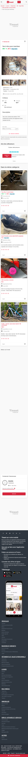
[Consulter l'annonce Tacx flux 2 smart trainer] (14, 180)
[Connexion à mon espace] (25, 41)
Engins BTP (4, 640)
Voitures (3, 623)
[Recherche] (26, 2)
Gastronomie (4, 739)
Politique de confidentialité (14, 747)
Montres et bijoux (5, 662)
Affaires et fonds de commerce (8, 726)
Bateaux (3, 630)
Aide (2, 746)
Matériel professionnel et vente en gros (10, 728)
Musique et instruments (7, 682)
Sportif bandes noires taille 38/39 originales (12, 236)
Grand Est (13, 6)
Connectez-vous (6, 156)
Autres (4, 735)
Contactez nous (5, 750)
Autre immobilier (5, 714)
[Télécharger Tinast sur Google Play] (17, 572)
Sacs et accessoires (6, 664)
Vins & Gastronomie (6, 685)
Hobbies (3, 671)
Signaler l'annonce (14, 133)
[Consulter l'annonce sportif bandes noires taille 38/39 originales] (14, 224)
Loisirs (7, 6)
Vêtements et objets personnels (13, 657)
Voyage (3, 678)
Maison (3, 705)
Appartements (5, 703)
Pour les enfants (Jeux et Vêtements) (10, 651)
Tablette (3, 698)
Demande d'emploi (6, 721)
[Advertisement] (14, 25)
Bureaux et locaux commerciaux (8, 709)
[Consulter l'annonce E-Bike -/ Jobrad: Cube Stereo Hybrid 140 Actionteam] (14, 312)
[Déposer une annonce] (19, 2)
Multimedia (6, 689)
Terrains (3, 710)
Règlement (4, 747)
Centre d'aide (18, 746)
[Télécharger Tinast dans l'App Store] (7, 572)
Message (14, 493)
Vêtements (4, 659)
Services (3, 723)
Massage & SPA (5, 732)
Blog (13, 746)
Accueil (2, 6)
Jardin (3, 653)
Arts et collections (5, 680)
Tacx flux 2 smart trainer (7, 192)
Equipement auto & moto (7, 628)
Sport (3, 673)
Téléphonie (4, 691)
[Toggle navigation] (1, 2)
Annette (10, 481)
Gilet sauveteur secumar (7, 280)
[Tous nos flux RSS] (20, 533)
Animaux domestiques (6, 675)
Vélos (3, 635)
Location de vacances (6, 707)
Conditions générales (6, 749)
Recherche (6, 41)
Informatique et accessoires (8, 694)
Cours (3, 725)
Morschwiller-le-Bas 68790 (8, 7)
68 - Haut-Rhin (20, 6)
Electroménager (5, 648)
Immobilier (5, 701)
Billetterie (4, 683)
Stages (3, 730)
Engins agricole (5, 633)
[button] (3, 533)
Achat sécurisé (8, 746)
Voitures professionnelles (7, 625)
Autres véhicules (5, 632)
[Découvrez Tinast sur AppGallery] (7, 575)
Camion (3, 637)
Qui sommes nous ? (17, 749)
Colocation (4, 712)
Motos (3, 626)
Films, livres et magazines (7, 676)
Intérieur (3, 649)
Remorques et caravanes (7, 639)
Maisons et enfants (9, 646)
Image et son (4, 692)
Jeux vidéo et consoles (6, 696)
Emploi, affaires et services (11, 717)
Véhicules (5, 621)
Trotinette (4, 642)
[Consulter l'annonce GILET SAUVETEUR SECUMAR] (14, 268)
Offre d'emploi (5, 719)
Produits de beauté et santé (8, 666)
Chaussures (4, 660)
